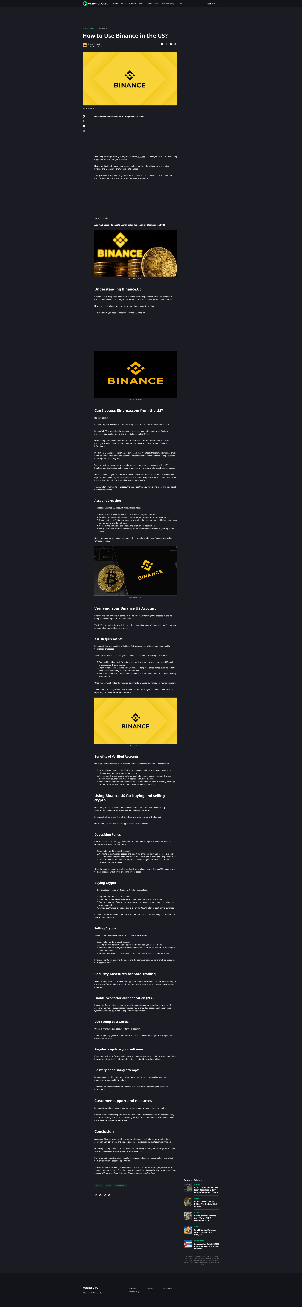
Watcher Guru (90, 1287)
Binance (85, 29)
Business (197, 1184)
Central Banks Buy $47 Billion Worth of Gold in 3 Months (205, 1204)
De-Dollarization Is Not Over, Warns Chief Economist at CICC (205, 1218)
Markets (197, 1198)
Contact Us (133, 1288)
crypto (108, 1186)
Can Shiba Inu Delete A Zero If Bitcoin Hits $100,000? (205, 1232)
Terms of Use (167, 1288)
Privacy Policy (134, 1292)
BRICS (196, 1241)
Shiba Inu (197, 1227)
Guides (91, 29)
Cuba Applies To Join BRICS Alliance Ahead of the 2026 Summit (206, 1246)
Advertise (149, 1288)
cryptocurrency (120, 1186)
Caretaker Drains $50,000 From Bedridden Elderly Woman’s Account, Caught (206, 1189)
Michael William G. (94, 44)
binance (98, 1186)
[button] (211, 4)
